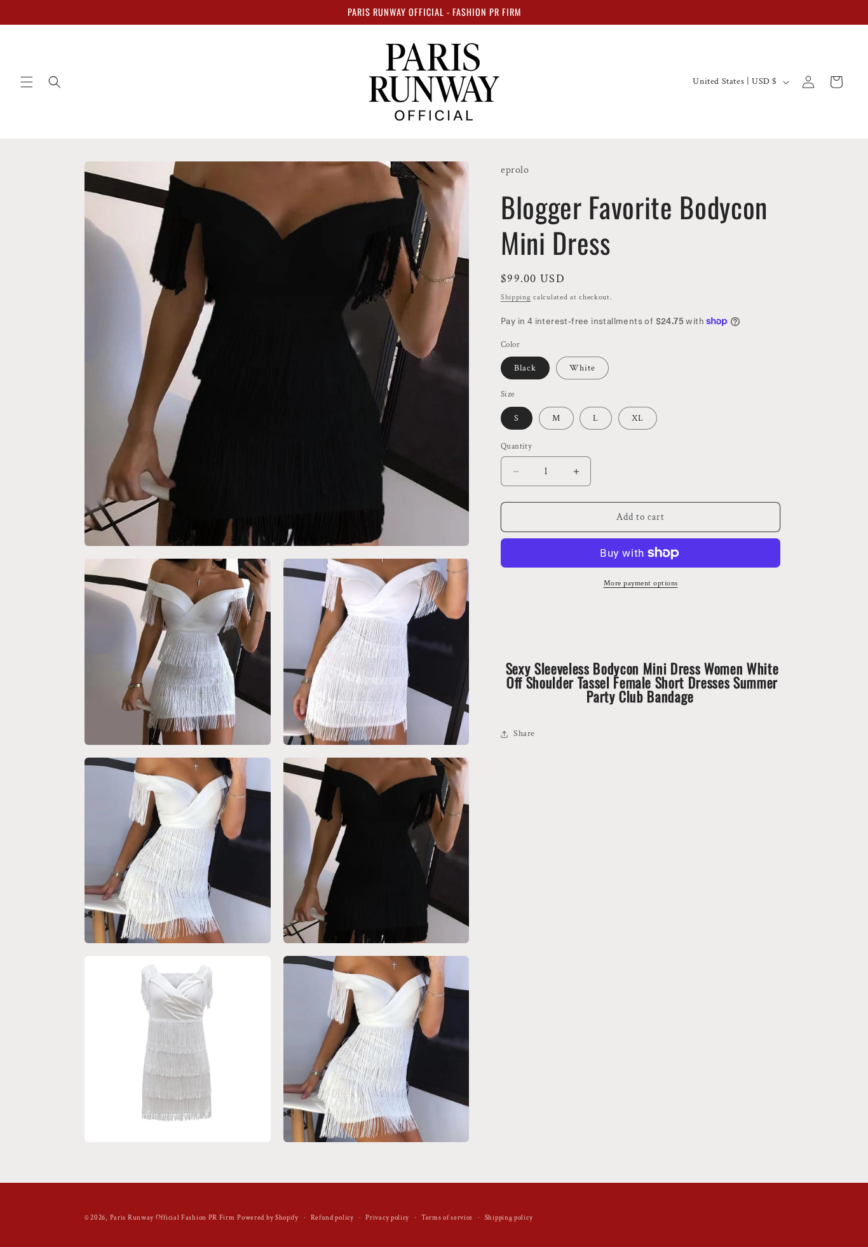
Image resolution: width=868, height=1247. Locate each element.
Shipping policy (509, 1217)
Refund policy (332, 1217)
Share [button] (524, 733)
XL (638, 418)
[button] (27, 82)
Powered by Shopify (268, 1217)
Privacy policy (387, 1217)
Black (525, 368)
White (582, 368)
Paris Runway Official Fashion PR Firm (172, 1217)
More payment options (641, 583)
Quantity (516, 446)
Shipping (516, 297)
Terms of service (447, 1217)
